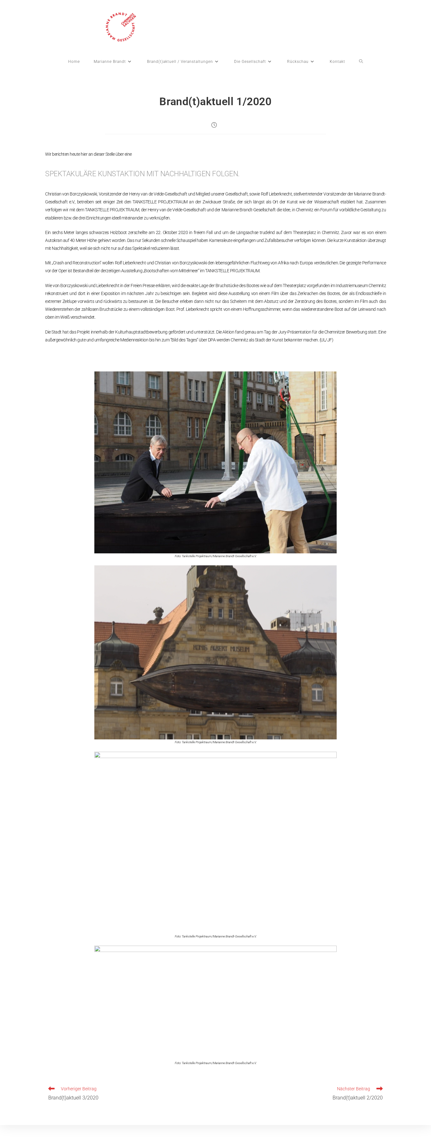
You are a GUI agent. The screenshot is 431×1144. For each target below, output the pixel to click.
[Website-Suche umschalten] (361, 61)
